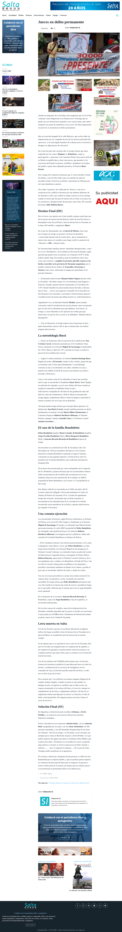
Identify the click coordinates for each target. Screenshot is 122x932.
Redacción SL (75, 28)
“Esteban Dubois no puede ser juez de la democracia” (69, 783)
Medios (4, 108)
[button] (117, 15)
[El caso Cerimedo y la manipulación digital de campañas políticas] (13, 123)
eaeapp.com (81, 930)
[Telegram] (94, 905)
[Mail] (88, 905)
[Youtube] (105, 905)
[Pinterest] (31, 31)
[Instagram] (83, 905)
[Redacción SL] (44, 802)
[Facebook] (31, 22)
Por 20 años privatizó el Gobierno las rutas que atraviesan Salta (13, 133)
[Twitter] (31, 26)
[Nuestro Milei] (13, 80)
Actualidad (4, 69)
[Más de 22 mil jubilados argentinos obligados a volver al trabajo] (13, 101)
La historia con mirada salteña (80, 890)
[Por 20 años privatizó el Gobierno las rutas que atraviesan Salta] (13, 143)
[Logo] (10, 6)
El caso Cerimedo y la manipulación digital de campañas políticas (13, 112)
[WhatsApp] (31, 35)
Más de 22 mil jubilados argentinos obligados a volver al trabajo (12, 91)
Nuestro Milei (6, 71)
